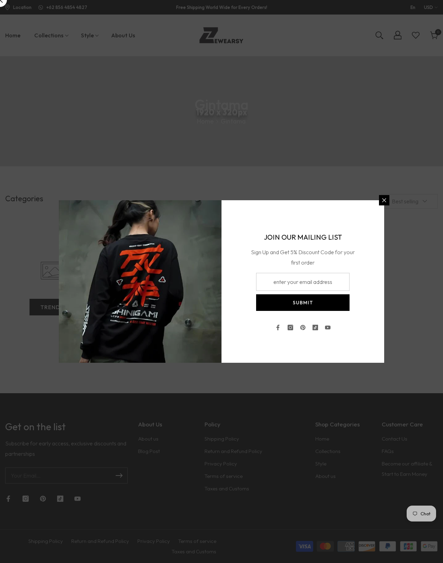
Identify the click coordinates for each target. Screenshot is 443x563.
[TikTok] (315, 327)
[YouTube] (328, 327)
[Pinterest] (303, 327)
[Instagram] (290, 327)
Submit (303, 302)
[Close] (384, 200)
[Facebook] (278, 327)
